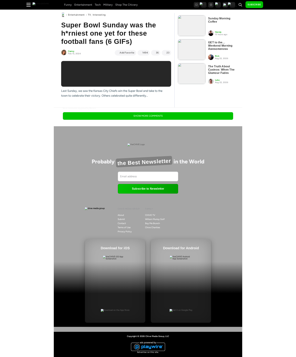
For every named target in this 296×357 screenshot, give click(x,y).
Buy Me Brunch (152, 223)
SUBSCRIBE (254, 4)
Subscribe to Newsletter (148, 188)
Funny (68, 4)
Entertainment (83, 4)
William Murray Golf (155, 219)
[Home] (63, 15)
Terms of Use (124, 227)
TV (89, 14)
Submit (121, 219)
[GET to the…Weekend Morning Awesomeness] (191, 49)
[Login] (269, 5)
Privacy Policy (125, 231)
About (121, 215)
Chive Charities (152, 227)
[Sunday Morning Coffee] (191, 25)
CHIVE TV (150, 215)
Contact (122, 223)
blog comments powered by (79, 108)
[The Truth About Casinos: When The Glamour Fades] (191, 73)
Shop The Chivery (126, 4)
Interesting (99, 14)
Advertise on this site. (148, 352)
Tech (98, 4)
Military (108, 4)
